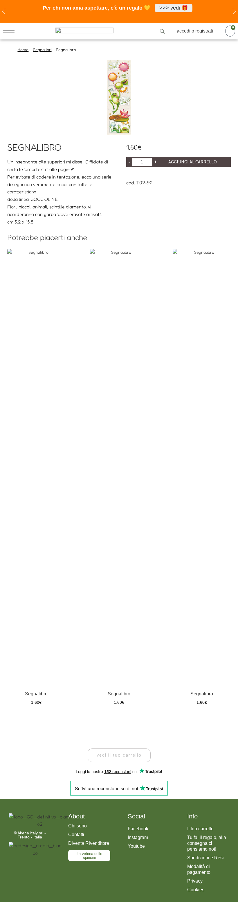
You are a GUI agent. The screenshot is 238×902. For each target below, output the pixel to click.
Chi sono (77, 825)
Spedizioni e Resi (205, 857)
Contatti (76, 834)
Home (22, 49)
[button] (119, 755)
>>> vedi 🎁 (173, 8)
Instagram (138, 837)
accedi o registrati (195, 30)
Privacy (195, 880)
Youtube (136, 846)
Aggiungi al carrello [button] (36, 718)
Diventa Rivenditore (88, 843)
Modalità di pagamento (198, 869)
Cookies (195, 889)
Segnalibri (42, 49)
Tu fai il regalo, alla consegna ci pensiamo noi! (206, 843)
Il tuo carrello (200, 828)
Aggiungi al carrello (192, 162)
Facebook (138, 828)
